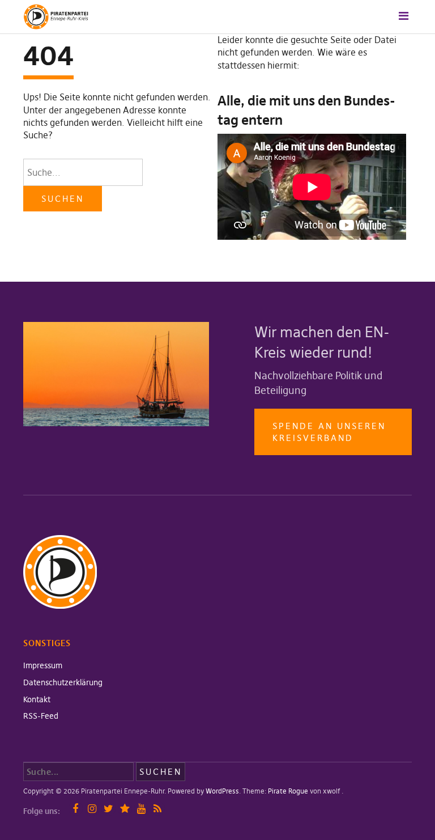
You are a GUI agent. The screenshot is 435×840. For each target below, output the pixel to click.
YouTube (141, 808)
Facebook (76, 808)
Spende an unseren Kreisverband (329, 432)
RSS (158, 808)
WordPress (222, 791)
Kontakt (36, 699)
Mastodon (125, 808)
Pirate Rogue (288, 791)
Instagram (92, 808)
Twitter (108, 808)
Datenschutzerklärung (63, 682)
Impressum (42, 665)
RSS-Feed (40, 716)
